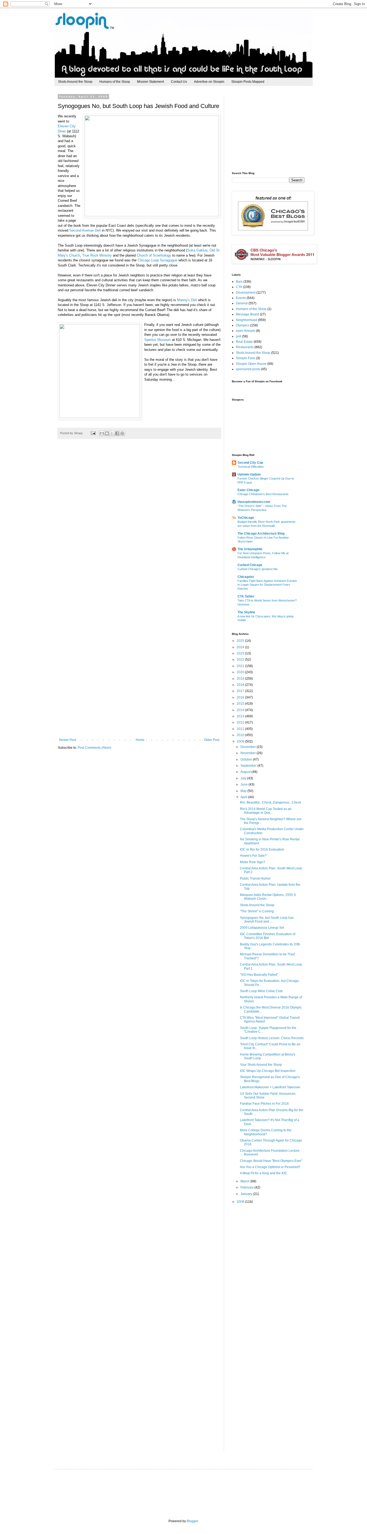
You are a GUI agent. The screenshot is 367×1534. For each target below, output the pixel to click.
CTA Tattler (246, 596)
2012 (241, 722)
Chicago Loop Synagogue (157, 260)
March (245, 1181)
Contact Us (179, 82)
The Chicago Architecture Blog (261, 533)
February (247, 1187)
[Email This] (102, 433)
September (248, 766)
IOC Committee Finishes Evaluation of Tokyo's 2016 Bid (267, 936)
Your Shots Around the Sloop (261, 1065)
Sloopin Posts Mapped (247, 82)
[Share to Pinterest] (122, 433)
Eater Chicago (248, 490)
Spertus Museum (157, 340)
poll (238, 336)
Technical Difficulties (251, 466)
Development (246, 292)
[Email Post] (92, 433)
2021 (241, 666)
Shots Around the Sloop (75, 82)
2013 (241, 716)
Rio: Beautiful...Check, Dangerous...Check (270, 802)
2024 (241, 647)
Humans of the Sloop (114, 82)
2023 (241, 653)
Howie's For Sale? (253, 856)
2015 (241, 703)
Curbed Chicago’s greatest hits (258, 569)
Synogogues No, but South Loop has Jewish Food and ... (267, 919)
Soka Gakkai (197, 250)
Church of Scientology (154, 255)
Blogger (192, 1521)
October (246, 759)
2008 (241, 1202)
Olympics (242, 325)
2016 (241, 697)
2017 (241, 691)
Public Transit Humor (255, 878)
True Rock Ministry (97, 255)
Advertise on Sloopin (209, 82)
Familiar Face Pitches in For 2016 (264, 1104)
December (248, 747)
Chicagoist (246, 577)
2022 (241, 659)
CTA (239, 287)
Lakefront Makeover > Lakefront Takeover (270, 1087)
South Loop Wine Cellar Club (261, 991)
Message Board (247, 314)
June (244, 784)
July (243, 778)
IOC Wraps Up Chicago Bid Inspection (268, 1071)
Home (140, 740)
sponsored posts (248, 369)
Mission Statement (150, 82)
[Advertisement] (272, 128)
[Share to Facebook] (117, 433)
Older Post (211, 740)
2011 (241, 729)
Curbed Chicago (250, 565)
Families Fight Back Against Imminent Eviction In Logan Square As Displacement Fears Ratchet (267, 584)
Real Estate (244, 342)
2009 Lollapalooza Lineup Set (262, 928)
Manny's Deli (187, 300)
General (242, 303)
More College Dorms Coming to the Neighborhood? (266, 1132)
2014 (241, 710)
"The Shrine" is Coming (257, 911)
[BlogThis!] (107, 433)
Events (241, 298)
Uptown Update (249, 474)
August (245, 772)
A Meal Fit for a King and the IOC (263, 1173)
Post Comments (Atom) (94, 748)
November (248, 753)
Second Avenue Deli (85, 230)
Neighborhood (246, 320)
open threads (245, 331)
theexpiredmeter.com (254, 502)
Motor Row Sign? (252, 862)
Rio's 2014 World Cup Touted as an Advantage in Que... (266, 811)
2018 (241, 685)
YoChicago (246, 518)
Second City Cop (250, 462)
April (244, 797)
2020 (241, 672)
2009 (241, 741)
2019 (241, 678)
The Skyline (246, 612)
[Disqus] (139, 523)
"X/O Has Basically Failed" (259, 975)
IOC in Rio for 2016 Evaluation (262, 849)
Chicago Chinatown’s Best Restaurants (263, 494)
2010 (241, 735)
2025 (241, 641)
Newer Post (67, 740)
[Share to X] (112, 433)
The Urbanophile (250, 549)
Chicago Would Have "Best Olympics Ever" (271, 1161)
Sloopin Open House (251, 364)
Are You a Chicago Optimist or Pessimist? (270, 1167)
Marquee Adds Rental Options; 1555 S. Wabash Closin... (268, 897)
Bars (239, 281)
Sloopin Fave (245, 358)
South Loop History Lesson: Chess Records (272, 1038)
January (246, 1194)
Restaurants (245, 347)
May (243, 791)
